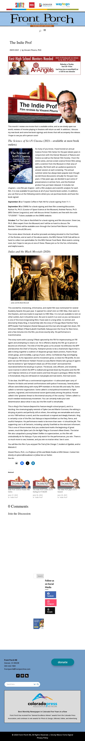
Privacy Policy (42, 738)
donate (63, 662)
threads (49, 612)
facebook (50, 596)
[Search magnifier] (37, 684)
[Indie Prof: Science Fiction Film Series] (19, 482)
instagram (50, 604)
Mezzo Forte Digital (65, 735)
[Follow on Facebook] (18, 675)
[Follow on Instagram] (22, 675)
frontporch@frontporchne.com (17, 669)
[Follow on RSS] (27, 675)
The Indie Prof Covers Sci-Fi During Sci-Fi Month (43, 491)
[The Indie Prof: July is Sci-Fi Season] (69, 482)
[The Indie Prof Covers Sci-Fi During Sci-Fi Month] (44, 482)
